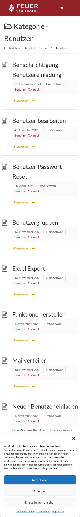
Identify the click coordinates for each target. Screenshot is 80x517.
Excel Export (28, 268)
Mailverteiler (29, 360)
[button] (74, 438)
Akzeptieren (40, 480)
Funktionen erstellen (39, 314)
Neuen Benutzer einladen (45, 406)
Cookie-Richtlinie (25, 511)
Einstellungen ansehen (40, 502)
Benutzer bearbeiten (39, 120)
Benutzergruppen (35, 222)
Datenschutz (43, 511)
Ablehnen (40, 491)
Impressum (58, 511)
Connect (33, 89)
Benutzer (20, 89)
